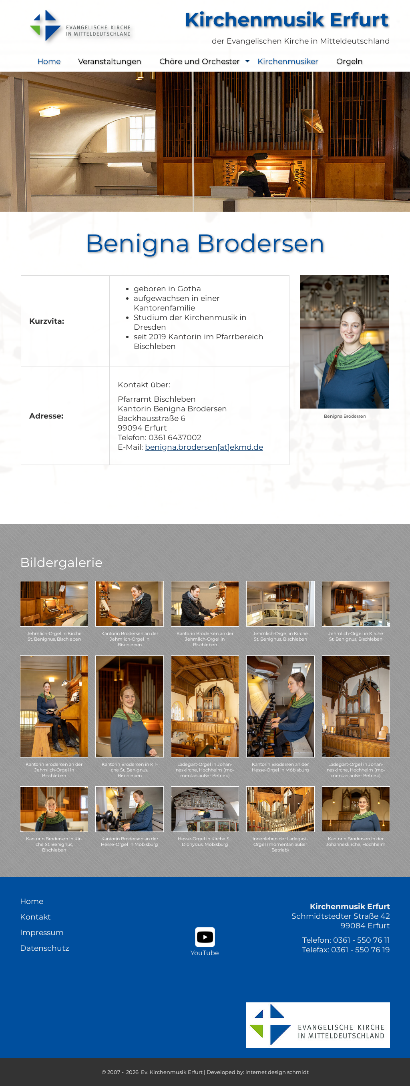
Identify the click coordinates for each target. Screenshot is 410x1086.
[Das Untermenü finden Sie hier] (247, 61)
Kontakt (35, 917)
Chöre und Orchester (199, 61)
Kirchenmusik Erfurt (287, 19)
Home (48, 61)
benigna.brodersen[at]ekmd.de (204, 447)
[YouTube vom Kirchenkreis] (205, 937)
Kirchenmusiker (287, 61)
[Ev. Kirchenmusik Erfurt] (78, 25)
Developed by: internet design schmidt (258, 1072)
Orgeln (349, 61)
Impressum (42, 932)
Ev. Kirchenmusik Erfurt (172, 1072)
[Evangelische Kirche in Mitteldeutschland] (318, 1025)
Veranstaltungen (109, 61)
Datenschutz (44, 948)
